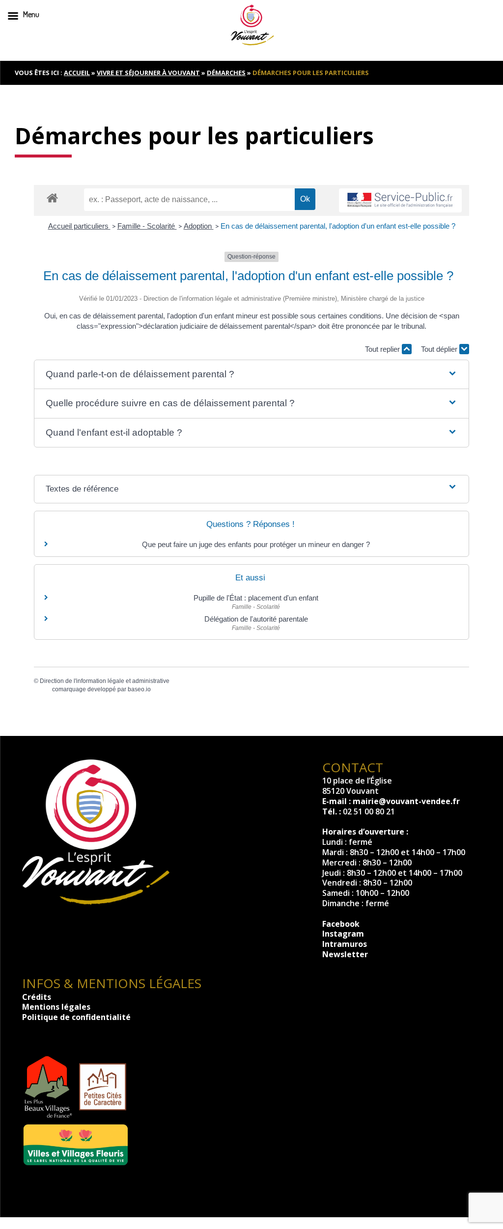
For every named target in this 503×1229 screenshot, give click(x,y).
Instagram (343, 933)
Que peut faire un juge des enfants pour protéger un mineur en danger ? (256, 544)
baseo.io (139, 689)
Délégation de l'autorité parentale (256, 619)
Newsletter (345, 954)
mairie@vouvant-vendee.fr (406, 801)
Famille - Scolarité (147, 226)
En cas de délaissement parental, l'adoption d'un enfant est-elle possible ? (338, 226)
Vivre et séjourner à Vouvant (148, 72)
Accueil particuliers (79, 226)
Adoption (199, 226)
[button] (251, 374)
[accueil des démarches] (52, 197)
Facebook (341, 923)
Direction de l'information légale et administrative (104, 681)
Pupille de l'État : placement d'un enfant (256, 598)
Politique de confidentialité (76, 1017)
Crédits (36, 997)
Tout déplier (440, 349)
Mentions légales (56, 1006)
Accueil (77, 72)
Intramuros (344, 944)
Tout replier (383, 349)
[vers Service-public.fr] (400, 200)
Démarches (226, 72)
